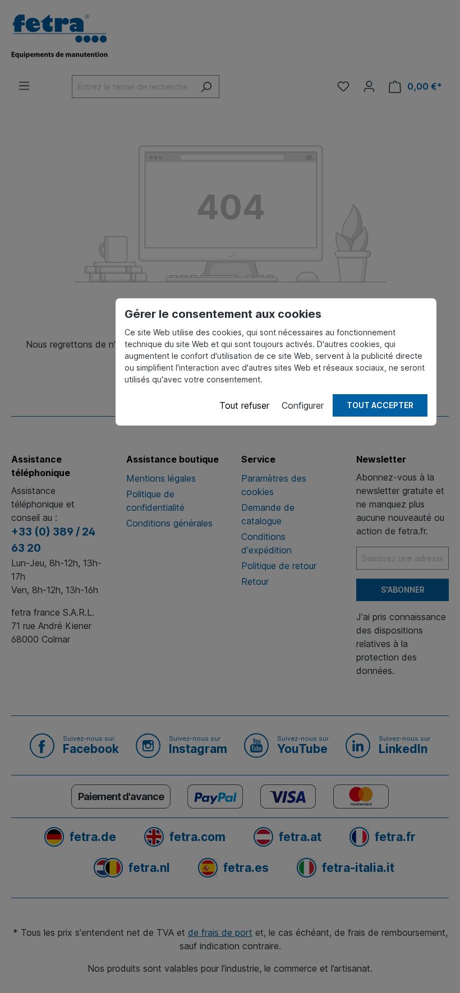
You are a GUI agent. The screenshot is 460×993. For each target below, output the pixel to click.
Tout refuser (244, 405)
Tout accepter (380, 405)
